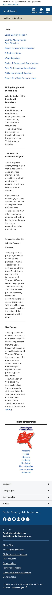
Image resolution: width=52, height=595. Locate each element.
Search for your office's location (19, 48)
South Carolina (26, 469)
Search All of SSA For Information (20, 78)
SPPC (8, 409)
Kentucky (26, 460)
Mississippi (26, 463)
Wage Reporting (12, 58)
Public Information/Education (18, 73)
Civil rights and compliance (15, 554)
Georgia (26, 457)
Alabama (26, 451)
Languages (8, 490)
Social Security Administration (17, 536)
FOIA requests (9, 559)
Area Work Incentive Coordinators (20, 68)
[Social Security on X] (9, 520)
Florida (26, 454)
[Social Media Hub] (28, 520)
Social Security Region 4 (16, 35)
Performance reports (12, 568)
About (6, 503)
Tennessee (26, 472)
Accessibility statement (13, 550)
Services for (9, 497)
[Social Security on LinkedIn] (23, 520)
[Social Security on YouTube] (14, 520)
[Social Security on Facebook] (5, 520)
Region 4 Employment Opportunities (21, 63)
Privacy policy (9, 563)
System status (9, 577)
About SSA (8, 545)
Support (7, 484)
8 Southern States (13, 53)
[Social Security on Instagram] (18, 520)
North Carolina (26, 466)
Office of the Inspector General (17, 572)
